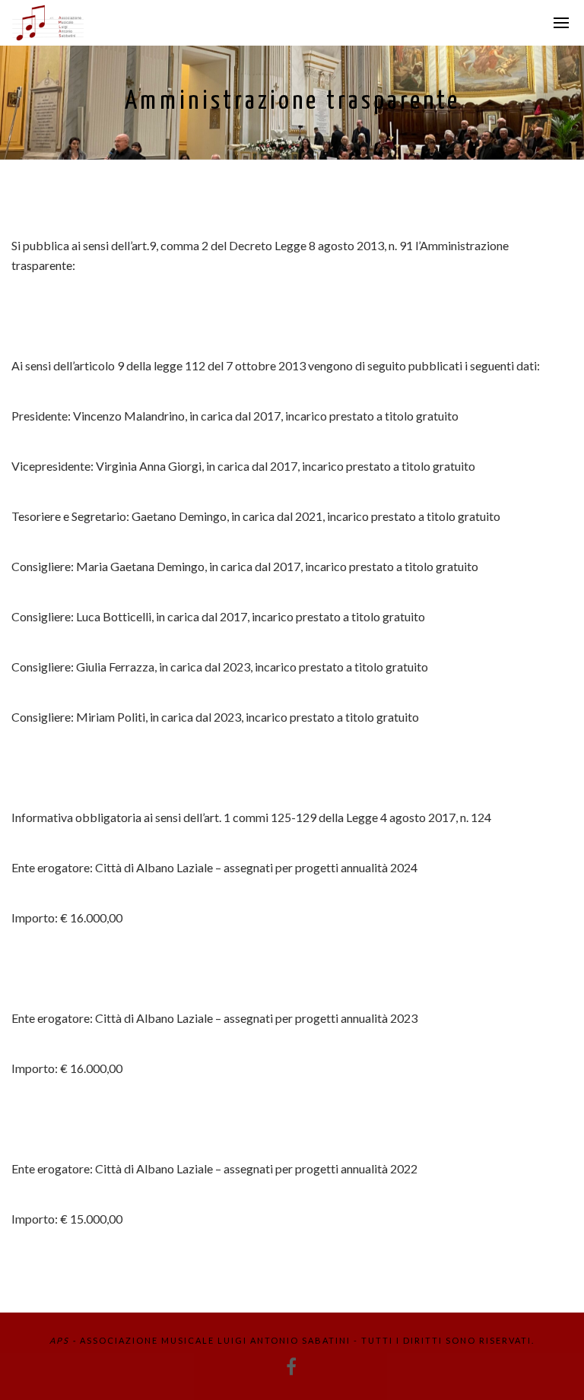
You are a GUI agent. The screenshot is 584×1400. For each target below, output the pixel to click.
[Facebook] (292, 1366)
